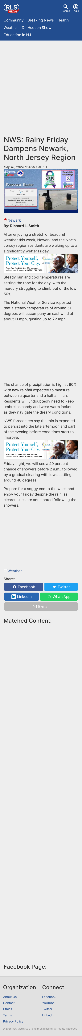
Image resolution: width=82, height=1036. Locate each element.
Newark (14, 220)
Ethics (7, 1009)
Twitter (63, 587)
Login (75, 10)
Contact (9, 1003)
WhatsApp (61, 596)
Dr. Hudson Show (36, 27)
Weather (11, 27)
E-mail (43, 606)
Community (14, 20)
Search (66, 10)
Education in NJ (17, 35)
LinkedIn (24, 596)
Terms (7, 1015)
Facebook (26, 587)
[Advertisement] (41, 90)
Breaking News (40, 20)
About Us (10, 997)
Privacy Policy (13, 1021)
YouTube (48, 1003)
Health (63, 20)
